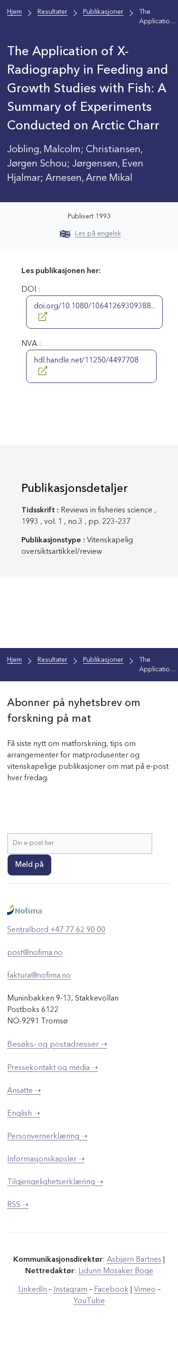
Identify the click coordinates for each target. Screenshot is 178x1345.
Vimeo (145, 1290)
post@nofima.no (35, 953)
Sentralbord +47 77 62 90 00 (56, 930)
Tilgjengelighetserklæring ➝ (55, 1182)
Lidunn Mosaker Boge (115, 1271)
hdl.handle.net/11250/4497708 (86, 360)
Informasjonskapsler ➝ (45, 1159)
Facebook (111, 1290)
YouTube (89, 1301)
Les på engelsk (98, 233)
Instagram (70, 1290)
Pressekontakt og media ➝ (52, 1068)
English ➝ (23, 1114)
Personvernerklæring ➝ (47, 1136)
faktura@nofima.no (39, 976)
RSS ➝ (17, 1205)
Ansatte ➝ (24, 1091)
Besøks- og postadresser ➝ (57, 1045)
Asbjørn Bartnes (134, 1260)
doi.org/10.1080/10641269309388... (94, 306)
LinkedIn (32, 1290)
